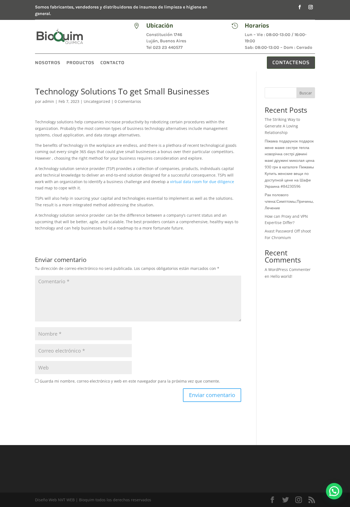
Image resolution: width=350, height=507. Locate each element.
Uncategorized (97, 101)
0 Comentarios (128, 101)
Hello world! (281, 276)
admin (48, 101)
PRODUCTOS (80, 63)
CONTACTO (112, 63)
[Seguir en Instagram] (310, 7)
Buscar (305, 93)
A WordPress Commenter (288, 269)
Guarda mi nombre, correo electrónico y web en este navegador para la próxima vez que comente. (130, 381)
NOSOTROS (47, 63)
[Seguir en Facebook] (299, 7)
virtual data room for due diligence (202, 181)
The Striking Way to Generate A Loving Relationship (282, 126)
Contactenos (291, 62)
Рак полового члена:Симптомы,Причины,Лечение (289, 201)
